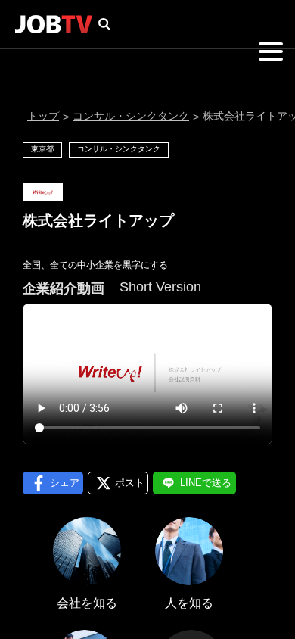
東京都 (42, 149)
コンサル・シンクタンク (131, 116)
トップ (43, 116)
